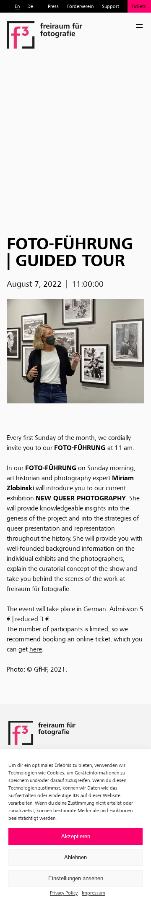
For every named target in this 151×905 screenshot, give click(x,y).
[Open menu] (139, 26)
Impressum (93, 892)
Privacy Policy (64, 892)
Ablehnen (75, 857)
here (35, 649)
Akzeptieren (75, 836)
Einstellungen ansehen (75, 878)
